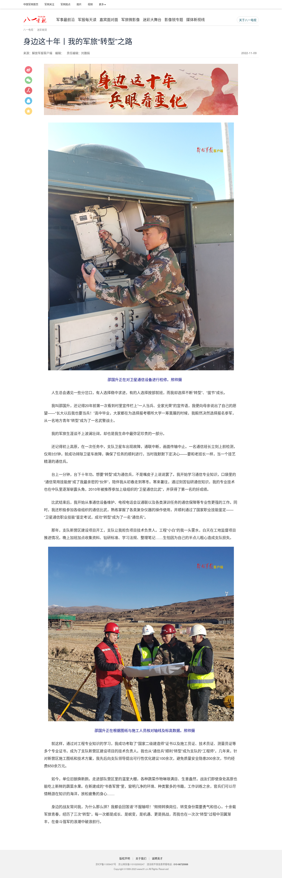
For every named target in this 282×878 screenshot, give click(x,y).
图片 (79, 4)
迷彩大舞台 (152, 19)
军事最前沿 (65, 19)
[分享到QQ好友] (28, 102)
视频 (90, 4)
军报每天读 (87, 19)
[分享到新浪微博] (28, 71)
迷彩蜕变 (42, 29)
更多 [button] (101, 4)
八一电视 (28, 29)
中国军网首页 (30, 4)
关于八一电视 (247, 20)
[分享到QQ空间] (28, 112)
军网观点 (65, 4)
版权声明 (124, 858)
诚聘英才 (157, 858)
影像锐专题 (174, 19)
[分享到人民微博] (28, 92)
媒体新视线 (195, 19)
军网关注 (49, 4)
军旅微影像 (130, 19)
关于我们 (141, 858)
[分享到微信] (28, 81)
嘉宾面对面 (109, 19)
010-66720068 (181, 864)
